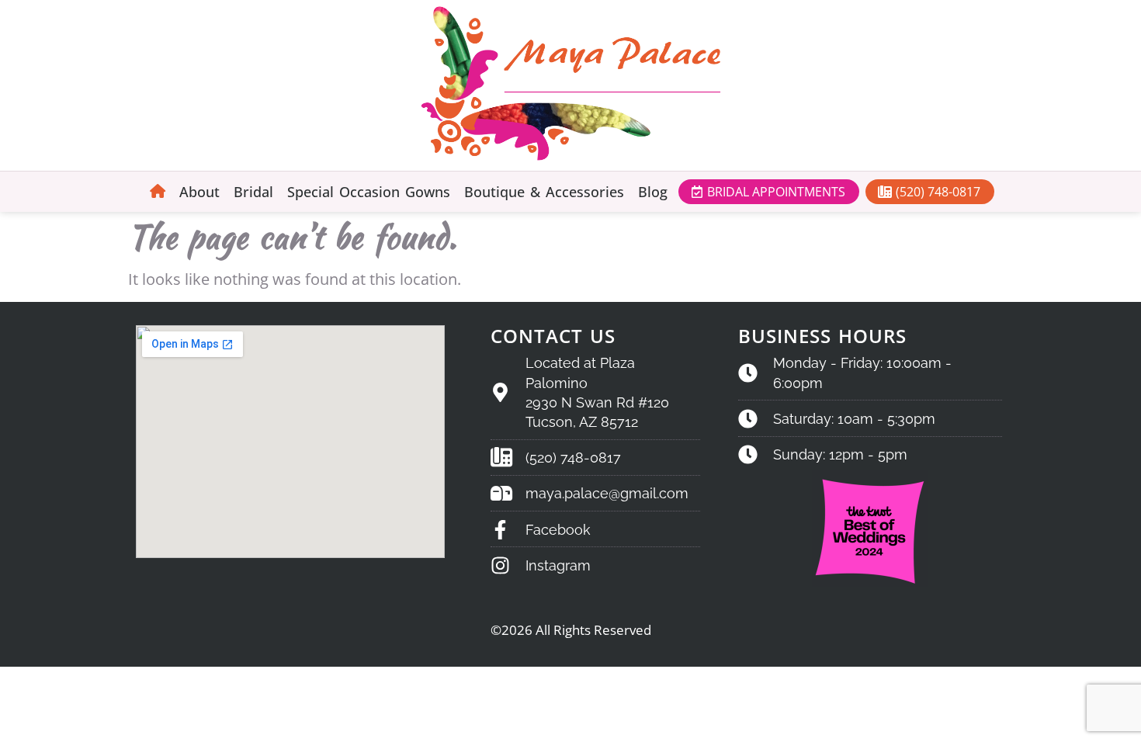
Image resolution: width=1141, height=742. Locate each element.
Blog (653, 191)
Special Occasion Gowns (368, 191)
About (199, 191)
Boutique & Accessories (544, 191)
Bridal (253, 191)
